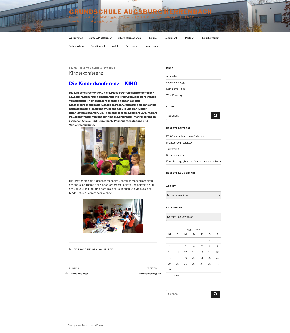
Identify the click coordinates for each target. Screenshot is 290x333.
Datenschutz (133, 46)
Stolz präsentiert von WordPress (85, 325)
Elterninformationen (129, 37)
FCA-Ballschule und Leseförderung (185, 136)
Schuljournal (98, 46)
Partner (189, 37)
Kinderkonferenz (175, 155)
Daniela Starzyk (103, 68)
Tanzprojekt (172, 148)
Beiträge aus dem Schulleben (94, 249)
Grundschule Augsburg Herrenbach (140, 11)
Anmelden (171, 76)
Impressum (152, 46)
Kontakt (115, 46)
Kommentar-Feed (175, 88)
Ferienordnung (77, 46)
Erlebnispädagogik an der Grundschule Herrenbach (193, 161)
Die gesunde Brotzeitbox (179, 142)
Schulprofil (171, 37)
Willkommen (76, 37)
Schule (153, 37)
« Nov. (177, 275)
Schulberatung (210, 37)
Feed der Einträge (175, 82)
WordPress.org (174, 95)
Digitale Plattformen (100, 37)
